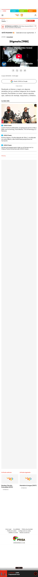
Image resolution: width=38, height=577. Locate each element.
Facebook (13, 70)
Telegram (24, 70)
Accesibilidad (16, 529)
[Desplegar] (19, 568)
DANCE (22, 11)
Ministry (3, 156)
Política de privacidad (27, 529)
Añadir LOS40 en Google (20, 81)
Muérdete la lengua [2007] (28, 485)
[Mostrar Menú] (2, 15)
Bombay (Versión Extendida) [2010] (7, 486)
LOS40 (4, 11)
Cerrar (35, 26)
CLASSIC (13, 11)
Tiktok (12, 496)
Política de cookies (12, 531)
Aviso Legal (8, 529)
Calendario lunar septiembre (25, 33)
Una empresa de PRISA (19, 538)
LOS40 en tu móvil (13, 532)
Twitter (17, 70)
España (4, 21)
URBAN (31, 11)
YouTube (15, 496)
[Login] (35, 15)
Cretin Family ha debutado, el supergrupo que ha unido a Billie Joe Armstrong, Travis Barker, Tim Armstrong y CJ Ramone (18, 129)
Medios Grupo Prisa (19, 543)
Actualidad (10, 37)
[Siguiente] (35, 33)
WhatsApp (21, 70)
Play (35, 574)
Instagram (8, 496)
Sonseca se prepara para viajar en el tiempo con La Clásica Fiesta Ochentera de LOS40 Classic (17, 148)
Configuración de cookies (24, 531)
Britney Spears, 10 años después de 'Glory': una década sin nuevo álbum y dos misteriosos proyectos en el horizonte (18, 139)
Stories (29, 496)
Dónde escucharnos (25, 532)
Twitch (26, 496)
